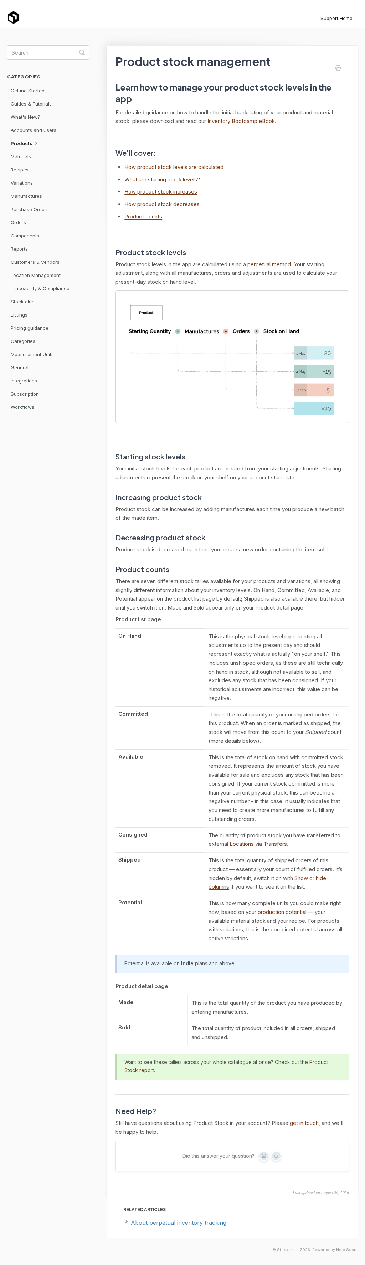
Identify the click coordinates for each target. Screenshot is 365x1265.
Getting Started (28, 90)
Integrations (24, 381)
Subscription (25, 394)
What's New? (25, 117)
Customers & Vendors (35, 262)
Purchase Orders (30, 209)
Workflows (22, 407)
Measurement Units (32, 354)
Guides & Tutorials (31, 104)
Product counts (143, 216)
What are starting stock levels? (162, 179)
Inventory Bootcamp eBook (241, 121)
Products (22, 143)
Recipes (20, 170)
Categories (23, 341)
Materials (21, 156)
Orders (18, 222)
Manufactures (26, 196)
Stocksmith (288, 1250)
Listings (19, 315)
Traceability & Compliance (40, 288)
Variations (22, 183)
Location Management (36, 275)
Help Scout (347, 1250)
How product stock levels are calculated (173, 167)
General (20, 367)
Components (25, 235)
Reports (19, 249)
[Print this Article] (338, 68)
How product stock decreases (162, 204)
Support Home (336, 18)
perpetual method (269, 264)
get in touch (304, 1123)
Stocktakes (23, 301)
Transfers (275, 843)
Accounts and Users (33, 130)
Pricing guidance (29, 328)
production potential (282, 912)
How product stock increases (160, 191)
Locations (242, 843)
